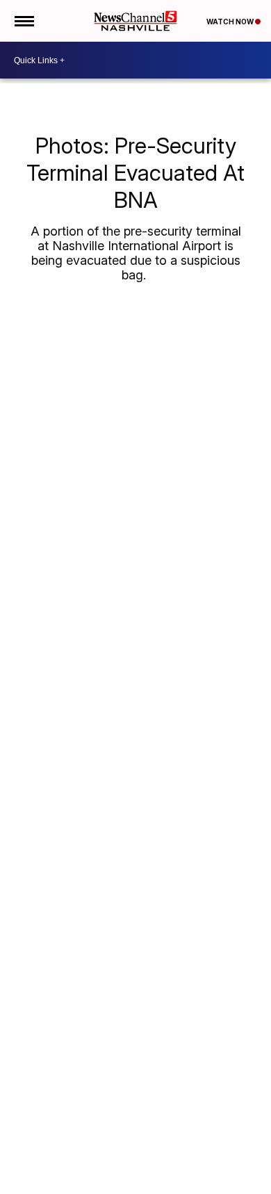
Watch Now (230, 21)
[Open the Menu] (23, 20)
